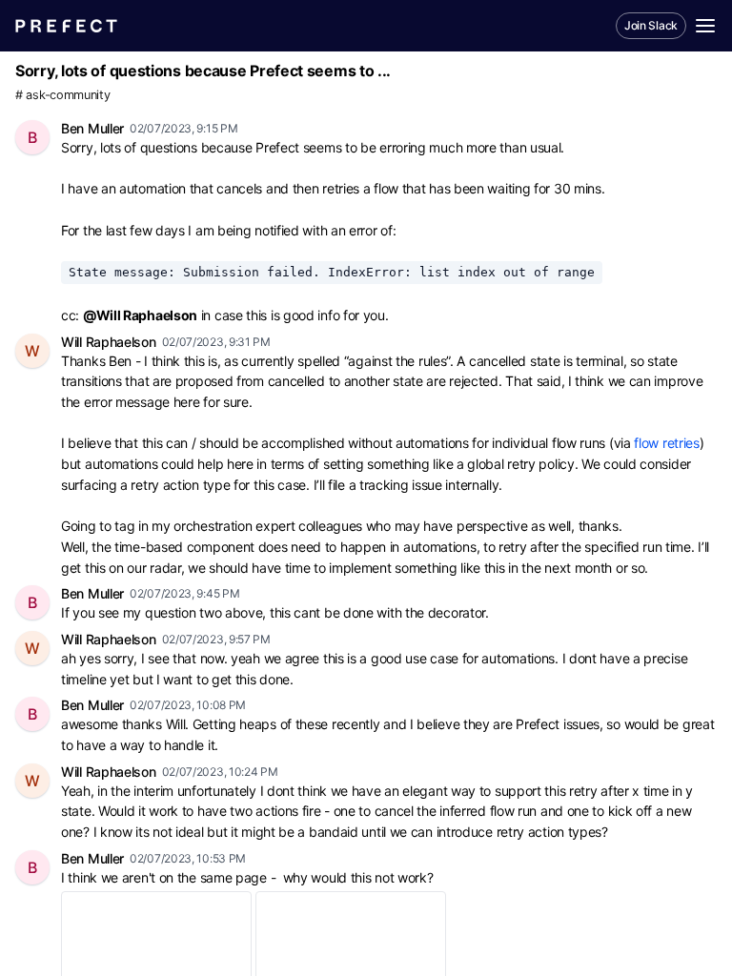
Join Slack (651, 25)
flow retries (666, 443)
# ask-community (63, 95)
